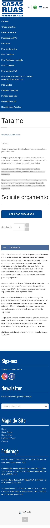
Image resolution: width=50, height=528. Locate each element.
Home (3, 429)
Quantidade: (6, 227)
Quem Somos (6, 432)
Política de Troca (8, 438)
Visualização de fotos (10, 135)
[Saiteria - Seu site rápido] (25, 512)
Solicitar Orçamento (21, 214)
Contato (4, 441)
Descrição (15, 248)
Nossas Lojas (6, 435)
